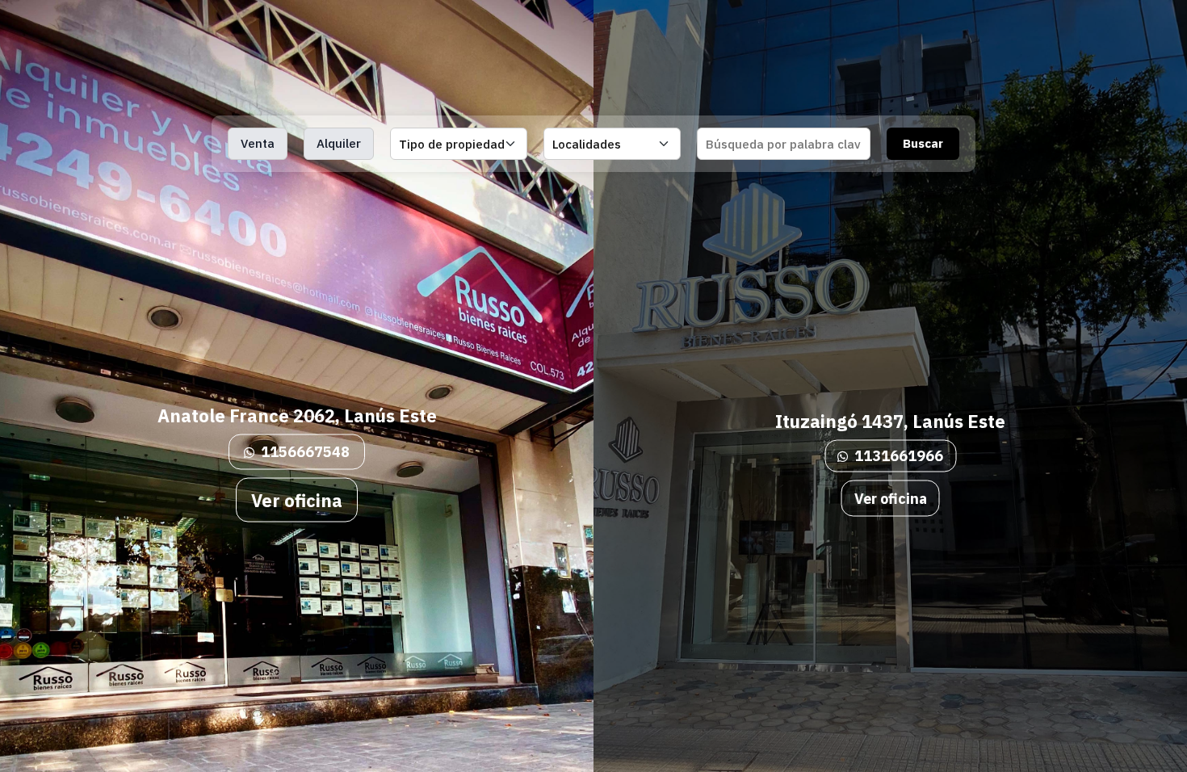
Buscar (923, 143)
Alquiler (339, 143)
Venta (258, 143)
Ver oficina (296, 499)
